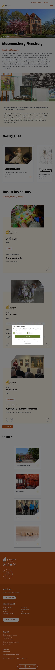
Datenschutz (29, 343)
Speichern (34, 339)
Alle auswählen (27, 336)
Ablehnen (21, 339)
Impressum (25, 343)
